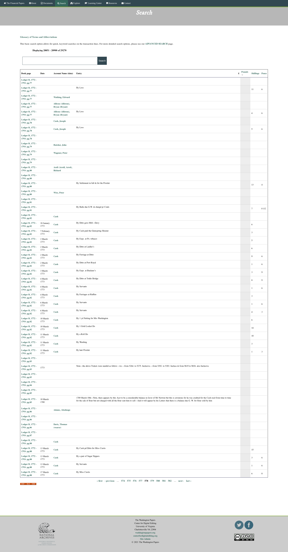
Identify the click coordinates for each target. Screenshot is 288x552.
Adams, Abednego (62, 409)
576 (134, 480)
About (33, 3)
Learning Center (94, 3)
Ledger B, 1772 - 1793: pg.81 (29, 200)
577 (140, 480)
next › (181, 480)
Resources (112, 3)
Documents (48, 3)
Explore (76, 3)
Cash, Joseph (60, 121)
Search (62, 3)
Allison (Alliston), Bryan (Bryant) (62, 105)
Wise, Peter (59, 192)
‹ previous (109, 480)
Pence (264, 73)
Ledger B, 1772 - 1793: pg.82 (29, 216)
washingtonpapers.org (145, 532)
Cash (56, 216)
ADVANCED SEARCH (156, 43)
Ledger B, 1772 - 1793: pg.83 (29, 359)
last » (188, 480)
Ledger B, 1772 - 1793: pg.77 (29, 81)
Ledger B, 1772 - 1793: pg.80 (29, 169)
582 (170, 480)
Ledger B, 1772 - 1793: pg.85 (29, 391)
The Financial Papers (15, 3)
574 (123, 480)
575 (129, 480)
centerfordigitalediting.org (145, 535)
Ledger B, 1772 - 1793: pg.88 (29, 442)
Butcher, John (60, 144)
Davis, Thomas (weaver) (60, 426)
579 (152, 480)
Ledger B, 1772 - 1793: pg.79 (29, 145)
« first (99, 480)
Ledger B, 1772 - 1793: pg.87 (29, 434)
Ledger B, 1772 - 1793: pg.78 (29, 121)
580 (158, 480)
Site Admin (145, 538)
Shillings (255, 73)
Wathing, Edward (62, 97)
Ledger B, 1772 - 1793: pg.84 (29, 383)
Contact (127, 3)
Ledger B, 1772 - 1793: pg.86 (29, 410)
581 (164, 480)
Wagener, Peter (60, 152)
